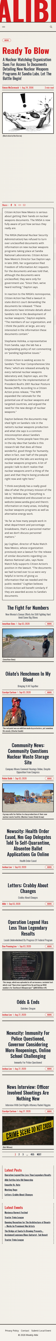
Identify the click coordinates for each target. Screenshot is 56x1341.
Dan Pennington (9, 946)
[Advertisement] (28, 169)
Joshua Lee (7, 867)
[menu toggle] (3, 27)
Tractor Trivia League (14, 1217)
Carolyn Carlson (9, 692)
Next (39, 1154)
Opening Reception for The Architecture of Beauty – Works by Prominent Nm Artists (27, 1224)
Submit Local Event (41, 1330)
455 (32, 1154)
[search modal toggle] (51, 27)
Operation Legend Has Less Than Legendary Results (28, 1175)
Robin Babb (7, 778)
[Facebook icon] (11, 205)
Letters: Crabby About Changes (19, 1194)
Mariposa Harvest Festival (16, 1212)
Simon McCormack (10, 87)
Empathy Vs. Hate (12, 1184)
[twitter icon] (15, 205)
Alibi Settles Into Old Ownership (19, 1180)
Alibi (4, 903)
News (6, 40)
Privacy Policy (12, 1330)
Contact (25, 1330)
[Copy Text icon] (19, 205)
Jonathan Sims (8, 623)
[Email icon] (24, 205)
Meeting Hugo (11, 1189)
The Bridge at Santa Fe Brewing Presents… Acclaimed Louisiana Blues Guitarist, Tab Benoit (26, 1233)
